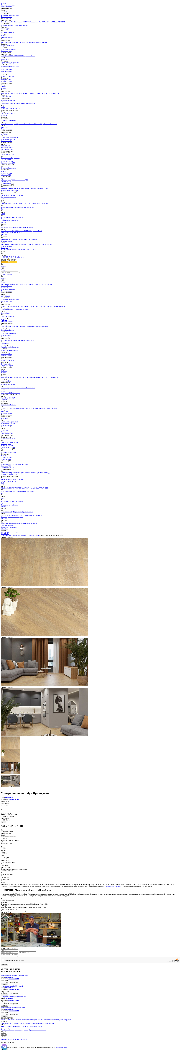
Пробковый (18, 227)
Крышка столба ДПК (17, 188)
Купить (3, 822)
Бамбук (7, 63)
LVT (9, 32)
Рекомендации (58, 1020)
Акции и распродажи (8, 1020)
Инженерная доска (7, 37)
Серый (28, 103)
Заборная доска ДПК (7, 180)
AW (7, 127)
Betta (6, 22)
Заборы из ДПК (6, 175)
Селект (7, 46)
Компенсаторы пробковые (9, 220)
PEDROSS (27, 231)
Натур (3, 46)
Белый (33, 103)
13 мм (6, 49)
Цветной (9, 124)
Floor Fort (18, 93)
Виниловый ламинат (21, 25)
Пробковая (33, 239)
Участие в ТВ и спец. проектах (25, 1026)
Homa (5, 203)
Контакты (9, 249)
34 (4, 107)
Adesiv (33, 203)
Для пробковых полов (8, 217)
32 (1, 107)
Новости (3, 1026)
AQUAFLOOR (47, 22)
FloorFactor (17, 22)
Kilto (2, 203)
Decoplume (4, 154)
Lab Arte (15, 42)
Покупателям (5, 244)
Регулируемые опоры (16, 195)
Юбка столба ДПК (46, 188)
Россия (7, 59)
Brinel (24, 42)
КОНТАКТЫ (5, 534)
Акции (3, 249)
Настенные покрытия (8, 139)
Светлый (17, 103)
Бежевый (23, 103)
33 (3, 107)
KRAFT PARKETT (7, 42)
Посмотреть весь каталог (9, 527)
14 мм (10, 49)
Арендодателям (23, 1030)
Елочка (3, 32)
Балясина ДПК (5, 188)
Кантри (11, 66)
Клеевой (3, 15)
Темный (3, 103)
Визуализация (24, 1023)
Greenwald (11, 93)
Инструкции (67, 1020)
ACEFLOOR (25, 22)
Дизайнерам (22, 244)
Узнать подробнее (61, 1047)
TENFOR (20, 56)
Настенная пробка (6, 141)
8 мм (2, 96)
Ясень (17, 63)
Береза (3, 63)
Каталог (3, 3)
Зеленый (32, 124)
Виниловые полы (6, 17)
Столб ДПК (36, 188)
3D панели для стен (7, 149)
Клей (2, 198)
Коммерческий (5, 120)
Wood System (31, 56)
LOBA (3, 214)
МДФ (12, 227)
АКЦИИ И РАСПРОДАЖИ (10, 532)
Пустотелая (4, 168)
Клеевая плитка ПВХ (8, 25)
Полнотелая (12, 168)
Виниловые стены (7, 147)
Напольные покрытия (8, 5)
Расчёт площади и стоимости (10, 1023)
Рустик (11, 46)
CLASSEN (33, 93)
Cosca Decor (11, 154)
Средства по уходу (7, 241)
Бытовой (13, 120)
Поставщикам (13, 1030)
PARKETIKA (11, 203)
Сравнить (6, 982)
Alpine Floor (38, 22)
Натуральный (10, 103)
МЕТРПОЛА (20, 203)
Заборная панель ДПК (21, 180)
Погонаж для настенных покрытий (12, 232)
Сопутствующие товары (8, 197)
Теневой (30, 227)
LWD (40, 231)
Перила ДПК (28, 188)
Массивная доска (6, 71)
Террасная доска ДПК (8, 163)
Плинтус (3, 222)
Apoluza (3, 127)
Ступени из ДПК (6, 173)
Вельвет (3, 171)
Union (12, 22)
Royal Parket (36, 42)
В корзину (4, 984)
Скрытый (25, 227)
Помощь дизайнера (35, 1023)
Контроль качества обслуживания (42, 1020)
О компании (14, 244)
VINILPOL (61, 22)
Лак (2, 209)
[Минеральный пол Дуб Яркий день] (44, 585)
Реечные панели (6, 158)
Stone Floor (4, 113)
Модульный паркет (7, 81)
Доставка (49, 244)
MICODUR (11, 113)
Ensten (3, 22)
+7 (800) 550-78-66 (18, 249)
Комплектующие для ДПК (9, 190)
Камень (3, 29)
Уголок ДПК (5, 195)
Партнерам (4, 248)
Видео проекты (41, 244)
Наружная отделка (7, 161)
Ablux (20, 42)
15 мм (14, 49)
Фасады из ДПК (6, 181)
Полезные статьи (20, 1020)
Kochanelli (4, 86)
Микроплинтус (6, 227)
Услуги (28, 244)
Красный (38, 124)
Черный (14, 124)
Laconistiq (11, 231)
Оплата (33, 244)
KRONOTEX (41, 93)
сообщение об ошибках (112, 886)
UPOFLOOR (13, 56)
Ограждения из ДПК (7, 183)
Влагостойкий (5, 100)
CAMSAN (27, 93)
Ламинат (3, 88)
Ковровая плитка (6, 129)
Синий (27, 124)
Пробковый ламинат (12, 15)
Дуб (2, 35)
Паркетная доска (6, 51)
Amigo (25, 56)
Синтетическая (25, 239)
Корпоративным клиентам (37, 1030)
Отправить (5, 964)
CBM (57, 93)
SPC (6, 32)
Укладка (51, 1023)
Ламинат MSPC (13, 799)
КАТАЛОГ (4, 529)
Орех (5, 35)
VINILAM (55, 22)
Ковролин (4, 115)
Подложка (4, 234)
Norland (32, 22)
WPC (12, 32)
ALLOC (48, 93)
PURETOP (28, 203)
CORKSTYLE (5, 12)
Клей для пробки (28, 207)
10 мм (3, 69)
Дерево (8, 29)
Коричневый (21, 124)
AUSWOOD (5, 56)
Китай (3, 59)
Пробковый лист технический (10, 239)
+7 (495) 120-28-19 (30, 249)
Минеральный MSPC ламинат (10, 108)
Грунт (3, 219)
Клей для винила (6, 207)
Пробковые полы (6, 6)
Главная (3, 535)
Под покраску (15, 158)
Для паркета (19, 217)
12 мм (3, 49)
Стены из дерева (6, 159)
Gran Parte (29, 42)
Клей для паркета (17, 207)
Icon (9, 22)
